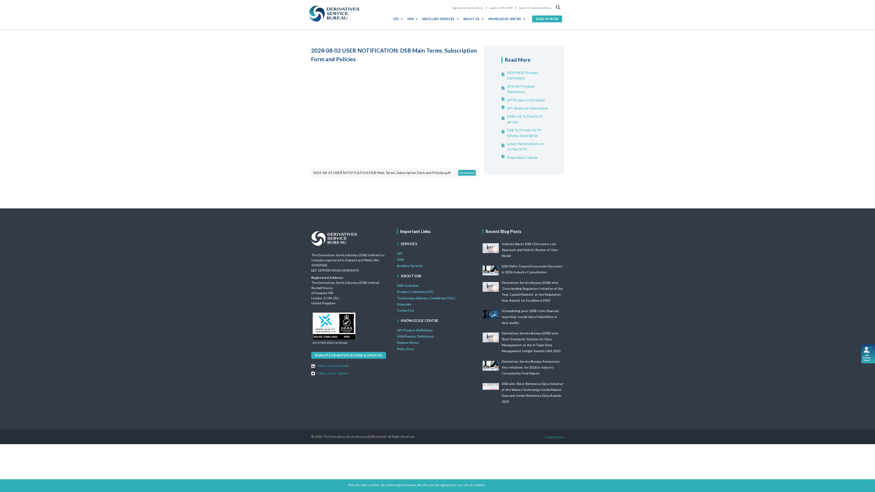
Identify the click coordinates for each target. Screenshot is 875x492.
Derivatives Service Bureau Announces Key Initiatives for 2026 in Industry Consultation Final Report (531, 367)
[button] (547, 18)
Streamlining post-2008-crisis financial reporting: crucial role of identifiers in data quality (530, 317)
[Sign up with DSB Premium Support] (868, 354)
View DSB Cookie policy (510, 485)
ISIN (410, 19)
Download (467, 172)
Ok (490, 485)
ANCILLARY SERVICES (438, 19)
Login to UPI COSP (500, 8)
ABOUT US (471, 19)
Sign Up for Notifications (467, 8)
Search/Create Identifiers (535, 8)
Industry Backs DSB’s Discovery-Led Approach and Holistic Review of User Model (530, 250)
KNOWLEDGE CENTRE (504, 19)
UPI (396, 19)
